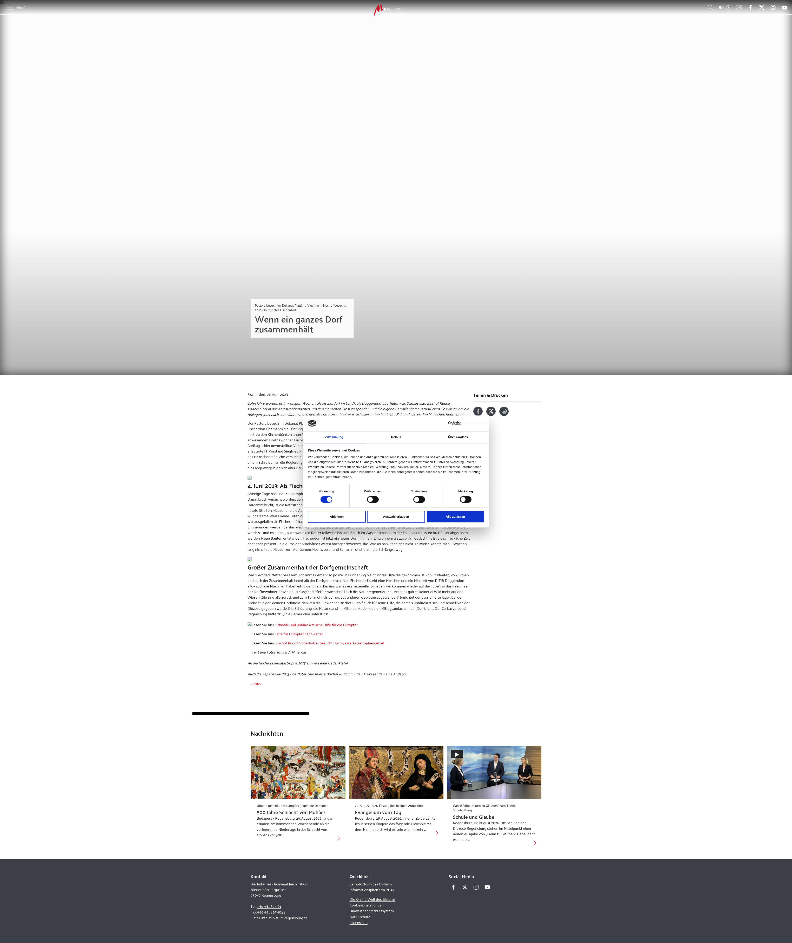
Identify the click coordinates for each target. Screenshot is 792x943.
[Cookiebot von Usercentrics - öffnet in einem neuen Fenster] (466, 423)
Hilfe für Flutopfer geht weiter (299, 634)
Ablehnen (337, 516)
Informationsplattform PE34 (372, 890)
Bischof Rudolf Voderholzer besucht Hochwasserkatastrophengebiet (329, 643)
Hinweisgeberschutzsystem (372, 911)
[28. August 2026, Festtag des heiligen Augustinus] (396, 772)
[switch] (373, 499)
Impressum (359, 922)
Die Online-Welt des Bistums (372, 899)
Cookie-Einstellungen (367, 905)
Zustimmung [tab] (334, 437)
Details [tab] (396, 437)
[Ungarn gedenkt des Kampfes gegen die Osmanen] (298, 772)
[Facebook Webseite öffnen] (750, 7)
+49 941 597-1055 (271, 912)
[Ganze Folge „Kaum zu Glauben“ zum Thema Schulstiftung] (494, 772)
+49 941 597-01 (269, 906)
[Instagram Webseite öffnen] (773, 7)
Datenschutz (360, 916)
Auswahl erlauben (396, 516)
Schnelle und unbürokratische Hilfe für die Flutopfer (316, 625)
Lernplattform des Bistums (371, 884)
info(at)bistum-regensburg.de (284, 918)
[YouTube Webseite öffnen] (784, 7)
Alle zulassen (455, 516)
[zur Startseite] (367, 10)
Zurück (256, 684)
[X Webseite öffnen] (761, 7)
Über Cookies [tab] (458, 437)
